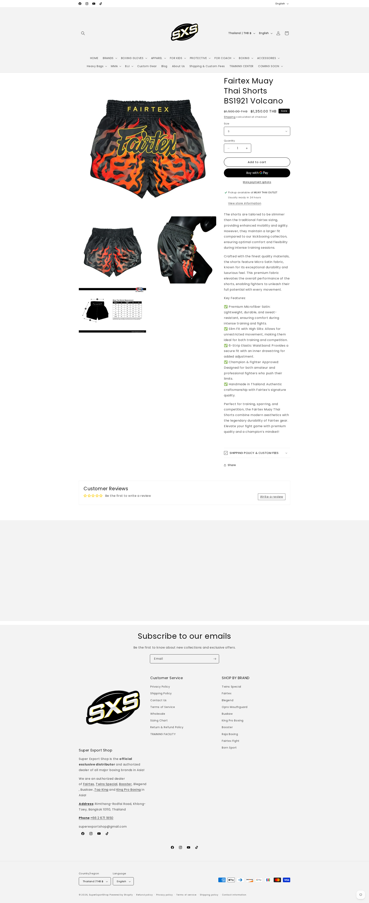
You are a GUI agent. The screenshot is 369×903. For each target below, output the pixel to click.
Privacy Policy (160, 687)
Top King (101, 789)
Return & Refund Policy (166, 727)
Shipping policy (209, 894)
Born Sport (229, 748)
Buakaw (227, 714)
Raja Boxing (230, 734)
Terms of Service (162, 707)
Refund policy (144, 894)
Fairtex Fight (230, 741)
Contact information (234, 894)
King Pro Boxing (128, 789)
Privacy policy (164, 894)
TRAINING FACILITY (163, 734)
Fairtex (88, 784)
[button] (83, 33)
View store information (244, 203)
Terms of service (186, 894)
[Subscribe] (214, 658)
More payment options (257, 182)
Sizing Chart (159, 720)
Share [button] (232, 465)
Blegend (227, 700)
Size (226, 123)
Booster (125, 784)
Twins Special (106, 784)
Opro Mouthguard (235, 707)
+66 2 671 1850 (102, 818)
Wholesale (157, 714)
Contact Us (158, 700)
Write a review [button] (271, 496)
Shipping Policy (161, 693)
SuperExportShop (99, 894)
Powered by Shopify (121, 894)
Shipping (230, 116)
